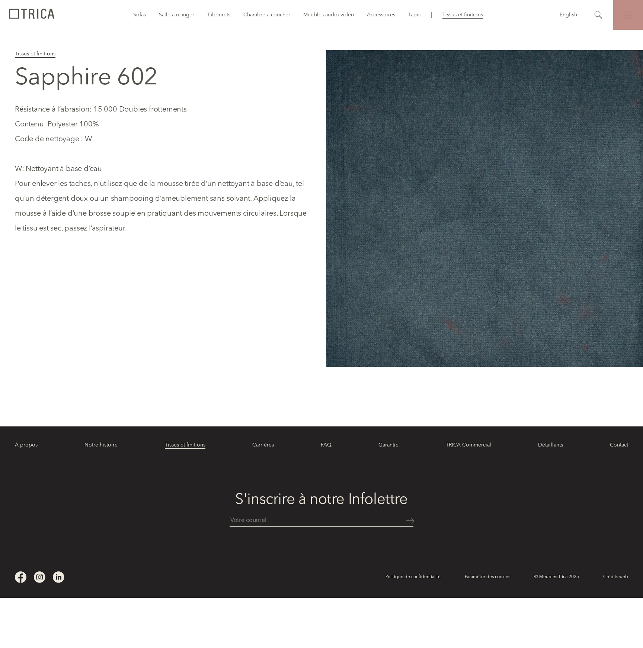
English (568, 14)
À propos (26, 445)
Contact (619, 445)
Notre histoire (101, 445)
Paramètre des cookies (487, 577)
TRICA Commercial (468, 445)
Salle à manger (176, 14)
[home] (31, 15)
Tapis (414, 14)
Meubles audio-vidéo (328, 14)
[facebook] (20, 577)
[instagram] (39, 577)
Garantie (388, 445)
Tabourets (218, 14)
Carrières (263, 445)
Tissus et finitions (462, 14)
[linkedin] (58, 577)
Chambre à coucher (266, 14)
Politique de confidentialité (413, 577)
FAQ (326, 445)
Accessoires (381, 14)
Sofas (139, 14)
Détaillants (550, 445)
